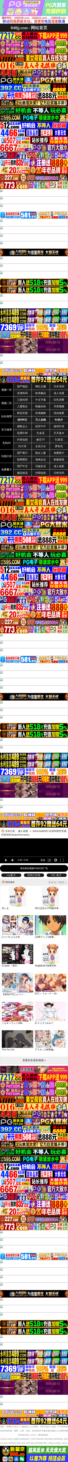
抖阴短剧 (40, 472)
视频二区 (6, 403)
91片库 (22, 446)
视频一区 (6, 389)
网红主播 (40, 386)
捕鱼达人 (22, 426)
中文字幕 (40, 399)
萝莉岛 (59, 446)
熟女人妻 (40, 453)
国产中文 (22, 466)
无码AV (6, 443)
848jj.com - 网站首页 (29, 27)
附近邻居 (22, 413)
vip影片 (11, 875)
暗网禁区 (22, 459)
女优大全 (40, 446)
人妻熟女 (22, 406)
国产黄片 (22, 453)
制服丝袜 (40, 406)
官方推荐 (6, 429)
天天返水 (59, 433)
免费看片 (6, 469)
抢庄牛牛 (40, 426)
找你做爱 (59, 413)
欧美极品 (40, 393)
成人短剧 (59, 466)
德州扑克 (59, 426)
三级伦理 (22, 399)
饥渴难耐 (40, 413)
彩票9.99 (22, 433)
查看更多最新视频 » (34, 1060)
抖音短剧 (22, 439)
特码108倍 (34, 875)
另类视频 (59, 406)
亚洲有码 (22, 393)
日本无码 (59, 386)
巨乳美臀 (59, 399)
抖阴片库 (6, 456)
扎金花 (41, 433)
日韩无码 (59, 472)
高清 (42, 860)
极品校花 (22, 472)
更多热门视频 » (57, 882)
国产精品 (22, 386)
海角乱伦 (40, 459)
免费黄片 (59, 453)
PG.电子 (56, 875)
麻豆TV (40, 439)
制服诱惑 (59, 459)
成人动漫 (59, 393)
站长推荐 (6, 416)
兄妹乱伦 (40, 466)
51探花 (59, 439)
